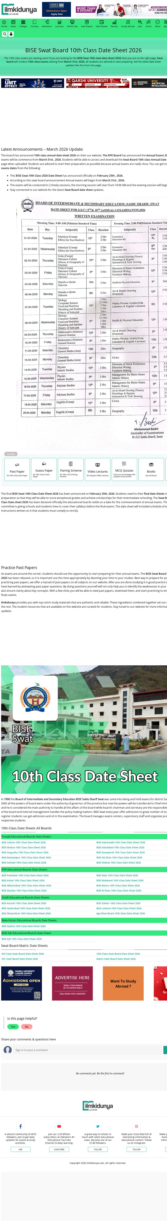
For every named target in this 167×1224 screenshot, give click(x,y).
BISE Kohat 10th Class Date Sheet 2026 (23, 880)
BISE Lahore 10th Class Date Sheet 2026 (24, 842)
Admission (47, 26)
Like (20, 1149)
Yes (13, 1026)
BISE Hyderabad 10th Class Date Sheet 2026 (26, 908)
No (27, 1026)
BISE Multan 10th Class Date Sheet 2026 (24, 847)
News (13, 26)
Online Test (72, 26)
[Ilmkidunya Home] (19, 9)
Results (114, 26)
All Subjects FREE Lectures (97, 475)
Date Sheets (101, 26)
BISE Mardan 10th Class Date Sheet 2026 (24, 890)
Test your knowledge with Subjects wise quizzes (124, 475)
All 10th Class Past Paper (17, 475)
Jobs (140, 26)
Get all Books (151, 475)
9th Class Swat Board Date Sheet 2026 (23, 953)
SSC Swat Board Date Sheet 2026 (20, 958)
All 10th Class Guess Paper (41, 475)
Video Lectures (98, 471)
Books (151, 471)
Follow (98, 1149)
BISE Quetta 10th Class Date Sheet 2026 (24, 926)
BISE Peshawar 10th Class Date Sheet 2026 (25, 875)
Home (4, 26)
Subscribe (59, 1149)
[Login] (11, 34)
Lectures (59, 26)
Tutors (148, 26)
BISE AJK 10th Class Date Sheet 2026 (22, 938)
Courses (34, 26)
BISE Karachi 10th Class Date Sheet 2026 (24, 903)
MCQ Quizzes (124, 470)
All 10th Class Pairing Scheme (68, 475)
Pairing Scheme (71, 470)
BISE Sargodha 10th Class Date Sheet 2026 (25, 852)
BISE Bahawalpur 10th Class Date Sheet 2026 (26, 857)
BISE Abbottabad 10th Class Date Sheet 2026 (26, 885)
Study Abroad (128, 26)
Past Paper (17, 471)
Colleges (23, 26)
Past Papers (87, 26)
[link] (56, 9)
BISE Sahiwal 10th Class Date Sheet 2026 (24, 862)
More (157, 26)
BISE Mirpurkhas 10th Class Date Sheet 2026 (26, 913)
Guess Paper (44, 470)
